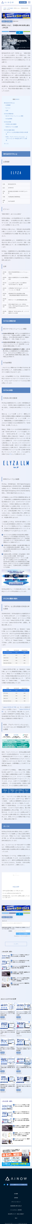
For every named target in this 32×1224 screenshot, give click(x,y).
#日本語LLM (9, 21)
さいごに (6, 143)
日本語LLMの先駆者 (11, 124)
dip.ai (16, 1218)
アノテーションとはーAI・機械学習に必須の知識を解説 (20, 984)
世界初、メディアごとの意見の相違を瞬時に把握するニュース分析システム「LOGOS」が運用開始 (20, 979)
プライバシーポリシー (16, 1201)
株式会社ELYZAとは (9, 103)
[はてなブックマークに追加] (19, 32)
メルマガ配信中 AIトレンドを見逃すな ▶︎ (18, 1184)
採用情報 (16, 1197)
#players (4, 21)
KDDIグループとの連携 (12, 127)
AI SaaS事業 (9, 118)
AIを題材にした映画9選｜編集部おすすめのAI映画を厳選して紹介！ (20, 973)
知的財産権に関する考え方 (16, 1205)
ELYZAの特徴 (7, 122)
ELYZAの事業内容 (8, 113)
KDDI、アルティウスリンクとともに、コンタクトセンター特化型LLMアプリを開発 (16, 138)
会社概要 (16, 1193)
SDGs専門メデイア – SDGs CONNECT (16, 1214)
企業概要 (8, 105)
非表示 (17, 99)
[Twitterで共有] (5, 31)
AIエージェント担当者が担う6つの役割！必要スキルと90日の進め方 (20, 961)
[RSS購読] (26, 31)
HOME (5, 8)
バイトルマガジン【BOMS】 (16, 1209)
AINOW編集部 (10, 8)
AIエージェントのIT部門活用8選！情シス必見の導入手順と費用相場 (20, 967)
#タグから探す (23, 2)
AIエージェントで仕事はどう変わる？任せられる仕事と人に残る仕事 (20, 955)
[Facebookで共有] (12, 31)
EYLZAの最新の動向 (9, 130)
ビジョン (8, 108)
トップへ (16, 944)
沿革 (7, 110)
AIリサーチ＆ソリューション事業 (14, 116)
